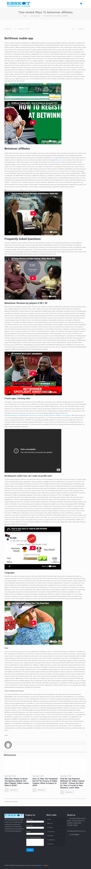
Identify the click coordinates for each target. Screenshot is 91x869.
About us (50, 823)
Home (25, 16)
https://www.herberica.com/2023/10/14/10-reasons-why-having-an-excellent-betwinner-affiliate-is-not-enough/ (37, 415)
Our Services (51, 831)
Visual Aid (50, 835)
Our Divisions (51, 840)
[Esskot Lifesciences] (18, 4)
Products (50, 827)
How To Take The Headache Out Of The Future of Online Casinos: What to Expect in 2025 (45, 781)
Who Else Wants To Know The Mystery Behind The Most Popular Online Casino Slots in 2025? (17, 781)
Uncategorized (35, 16)
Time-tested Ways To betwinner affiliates (55, 16)
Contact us (50, 844)
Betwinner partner (60, 160)
